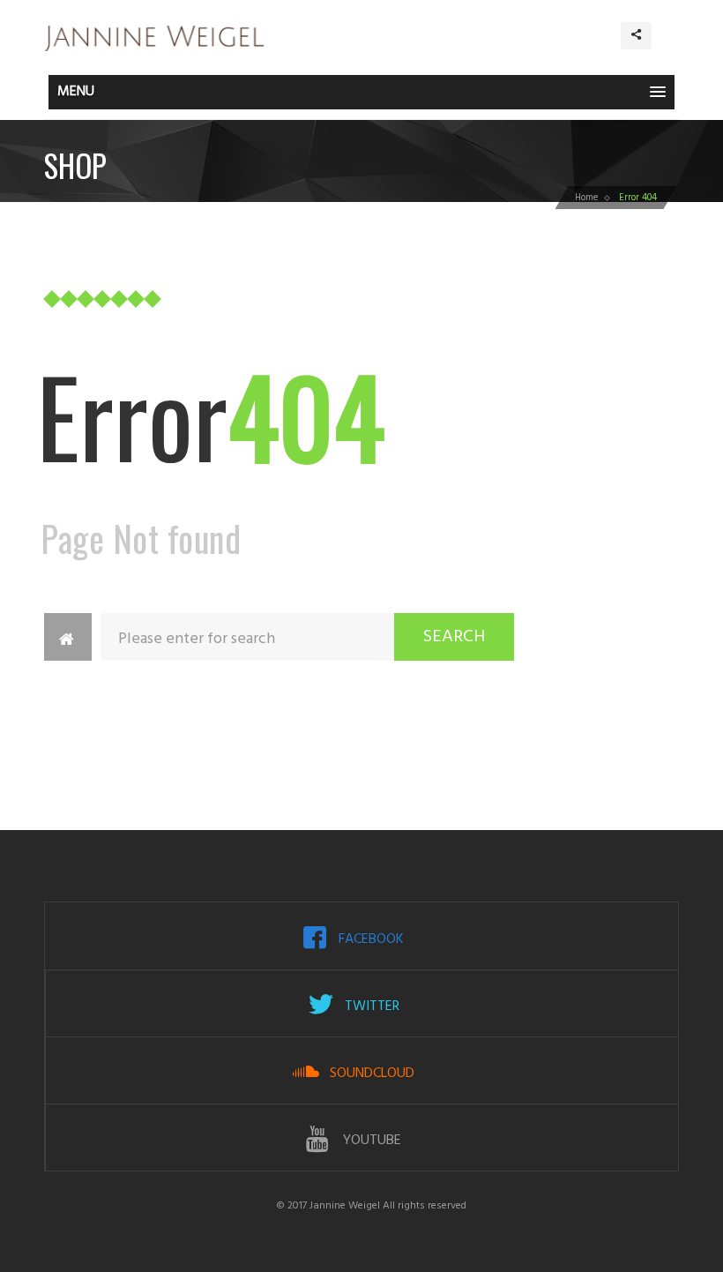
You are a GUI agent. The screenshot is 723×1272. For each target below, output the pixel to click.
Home (586, 198)
